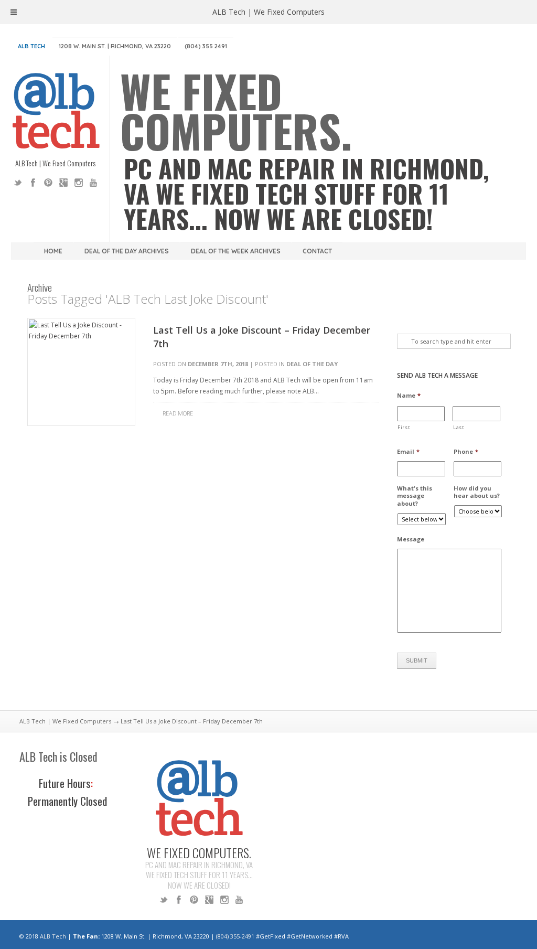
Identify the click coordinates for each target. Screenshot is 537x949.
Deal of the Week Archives (236, 251)
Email (408, 451)
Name (409, 395)
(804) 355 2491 (206, 46)
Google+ (63, 182)
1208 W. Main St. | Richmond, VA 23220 (115, 46)
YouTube (94, 182)
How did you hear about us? (477, 492)
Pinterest (48, 182)
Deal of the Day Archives (126, 251)
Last (459, 427)
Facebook (33, 182)
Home (53, 251)
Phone (466, 451)
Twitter (18, 182)
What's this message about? (414, 496)
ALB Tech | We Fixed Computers (65, 721)
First (404, 427)
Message (410, 539)
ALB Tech (31, 46)
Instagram (78, 182)
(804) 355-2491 (235, 936)
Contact (317, 251)
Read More (178, 413)
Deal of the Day (312, 364)
